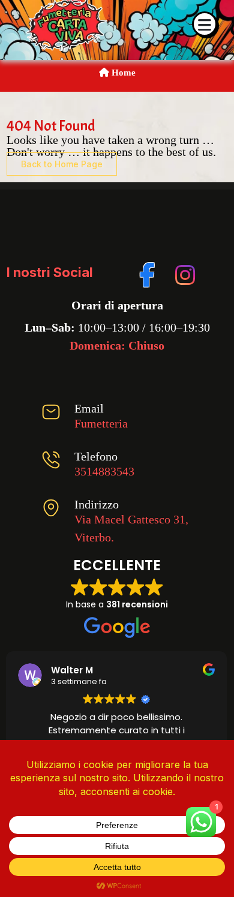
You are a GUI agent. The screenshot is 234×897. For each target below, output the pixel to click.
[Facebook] (148, 272)
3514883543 (104, 471)
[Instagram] (183, 272)
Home (122, 72)
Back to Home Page (62, 164)
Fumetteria (101, 423)
